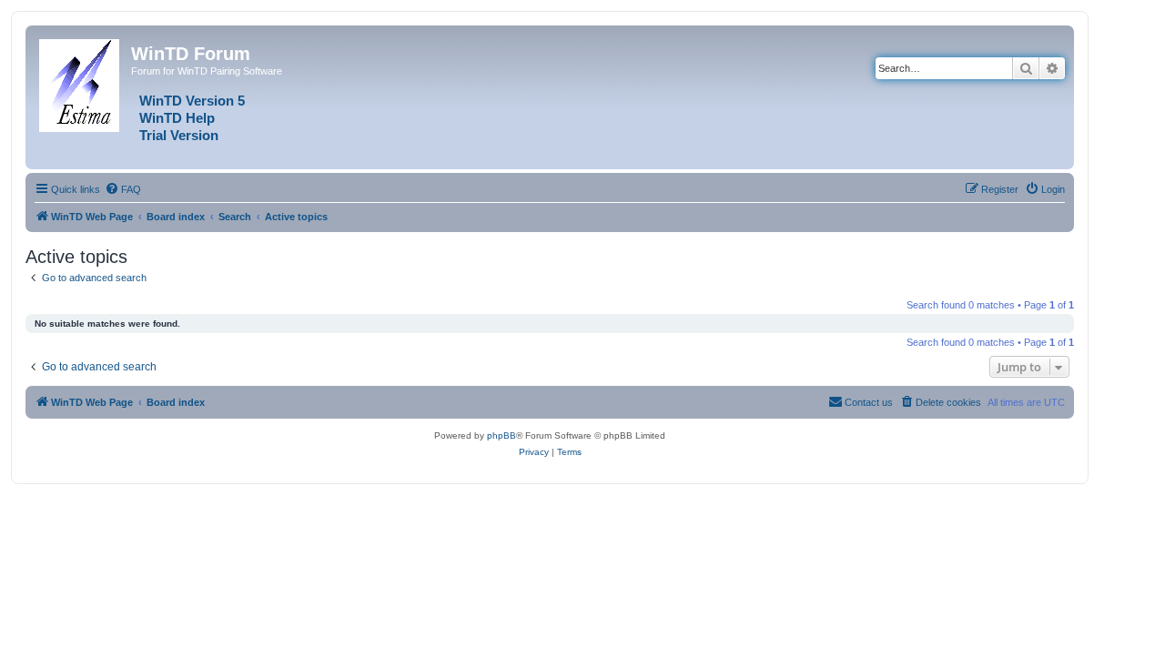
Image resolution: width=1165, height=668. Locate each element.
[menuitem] (123, 189)
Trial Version (178, 135)
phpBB (501, 435)
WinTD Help (177, 118)
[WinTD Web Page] (80, 82)
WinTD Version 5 (192, 101)
